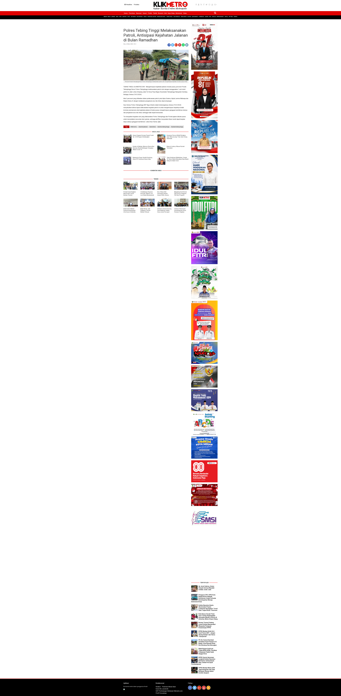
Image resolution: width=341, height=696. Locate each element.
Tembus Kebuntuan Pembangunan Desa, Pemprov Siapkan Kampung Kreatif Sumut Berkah (181, 212)
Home (126, 13)
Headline (129, 4)
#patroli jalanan (143, 126)
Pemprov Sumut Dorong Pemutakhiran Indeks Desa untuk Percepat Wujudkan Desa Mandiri (164, 211)
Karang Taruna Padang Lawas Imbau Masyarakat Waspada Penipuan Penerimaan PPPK (207, 625)
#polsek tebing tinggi (177, 126)
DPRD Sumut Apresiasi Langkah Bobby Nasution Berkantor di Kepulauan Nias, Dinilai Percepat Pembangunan (203, 660)
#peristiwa (153, 126)
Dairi (120, 16)
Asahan (189, 16)
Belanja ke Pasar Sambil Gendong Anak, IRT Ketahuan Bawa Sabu (142, 158)
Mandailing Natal (161, 16)
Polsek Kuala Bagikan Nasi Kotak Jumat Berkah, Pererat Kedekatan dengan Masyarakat (129, 195)
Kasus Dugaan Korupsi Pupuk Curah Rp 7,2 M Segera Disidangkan (143, 136)
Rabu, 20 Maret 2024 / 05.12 (129, 44)
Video (185, 13)
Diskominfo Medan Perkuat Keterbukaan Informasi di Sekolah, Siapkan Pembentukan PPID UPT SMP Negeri (129, 212)
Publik (155, 13)
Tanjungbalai (176, 16)
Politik (150, 13)
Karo (117, 16)
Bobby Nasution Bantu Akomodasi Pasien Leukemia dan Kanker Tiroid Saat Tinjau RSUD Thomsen (207, 607)
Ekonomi (160, 13)
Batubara (133, 16)
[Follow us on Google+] (199, 688)
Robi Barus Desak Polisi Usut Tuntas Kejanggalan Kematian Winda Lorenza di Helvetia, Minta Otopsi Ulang (208, 616)
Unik (165, 13)
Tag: (126, 126)
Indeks (137, 4)
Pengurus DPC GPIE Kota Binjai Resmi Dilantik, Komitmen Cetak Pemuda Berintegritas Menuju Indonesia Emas (203, 598)
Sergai (145, 16)
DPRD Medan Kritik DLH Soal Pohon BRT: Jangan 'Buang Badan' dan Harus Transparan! (206, 633)
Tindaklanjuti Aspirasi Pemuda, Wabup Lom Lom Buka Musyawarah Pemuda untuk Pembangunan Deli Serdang (147, 196)
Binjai (109, 16)
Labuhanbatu (195, 16)
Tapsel (226, 16)
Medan (105, 16)
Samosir (124, 16)
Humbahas (201, 16)
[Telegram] (186, 44)
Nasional (138, 13)
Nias (210, 16)
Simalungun (184, 16)
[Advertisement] (204, 554)
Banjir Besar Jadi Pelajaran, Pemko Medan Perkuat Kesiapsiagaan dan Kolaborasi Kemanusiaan (145, 213)
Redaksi (158, 687)
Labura (206, 16)
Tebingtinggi (169, 16)
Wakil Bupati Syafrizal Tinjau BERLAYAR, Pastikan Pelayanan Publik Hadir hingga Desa (207, 651)
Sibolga (214, 16)
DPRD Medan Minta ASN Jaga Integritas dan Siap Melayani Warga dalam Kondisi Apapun (206, 670)
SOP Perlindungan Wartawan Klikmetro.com (169, 691)
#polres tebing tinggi (163, 126)
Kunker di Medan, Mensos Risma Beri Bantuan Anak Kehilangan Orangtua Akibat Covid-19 (143, 148)
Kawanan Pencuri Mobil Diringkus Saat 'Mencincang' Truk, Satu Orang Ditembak (177, 137)
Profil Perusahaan (161, 693)
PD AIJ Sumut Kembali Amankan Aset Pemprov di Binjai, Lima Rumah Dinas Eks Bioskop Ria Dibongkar (207, 642)
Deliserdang (140, 16)
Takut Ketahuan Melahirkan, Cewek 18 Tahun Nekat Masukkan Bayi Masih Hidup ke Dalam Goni (178, 159)
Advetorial (179, 13)
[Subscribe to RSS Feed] (208, 688)
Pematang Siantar (151, 16)
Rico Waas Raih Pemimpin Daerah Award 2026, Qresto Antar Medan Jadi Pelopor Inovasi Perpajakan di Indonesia (164, 196)
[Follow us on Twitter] (195, 688)
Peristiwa (132, 13)
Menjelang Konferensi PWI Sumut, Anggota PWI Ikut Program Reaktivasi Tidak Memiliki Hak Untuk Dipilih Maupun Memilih (180, 196)
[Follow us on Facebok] (190, 688)
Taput (128, 16)
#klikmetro (134, 126)
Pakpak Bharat (220, 16)
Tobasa (235, 16)
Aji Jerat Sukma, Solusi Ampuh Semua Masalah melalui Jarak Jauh (206, 587)
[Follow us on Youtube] (204, 688)
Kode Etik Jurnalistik (162, 689)
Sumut (145, 13)
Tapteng (231, 16)
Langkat (113, 16)
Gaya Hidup (171, 13)
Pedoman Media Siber (169, 687)
